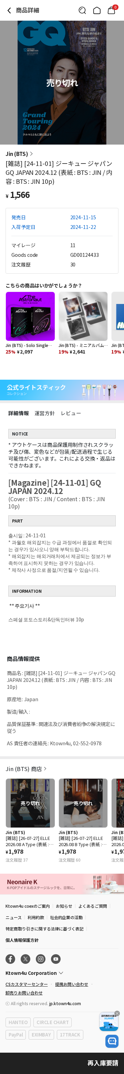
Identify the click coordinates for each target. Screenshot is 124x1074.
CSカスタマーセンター (27, 984)
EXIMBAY (41, 1034)
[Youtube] (56, 959)
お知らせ (64, 906)
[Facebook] (10, 959)
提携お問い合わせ (71, 984)
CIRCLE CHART (53, 1022)
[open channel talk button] (111, 1041)
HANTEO (18, 1022)
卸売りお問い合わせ (24, 993)
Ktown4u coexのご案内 (28, 906)
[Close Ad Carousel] (117, 1013)
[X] (25, 959)
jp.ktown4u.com (65, 1003)
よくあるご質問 (92, 906)
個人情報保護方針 (22, 940)
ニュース (14, 917)
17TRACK (70, 1034)
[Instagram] (40, 959)
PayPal (16, 1034)
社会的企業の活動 (66, 917)
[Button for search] (82, 10)
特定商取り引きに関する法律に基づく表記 (45, 928)
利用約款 (36, 917)
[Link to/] (97, 10)
